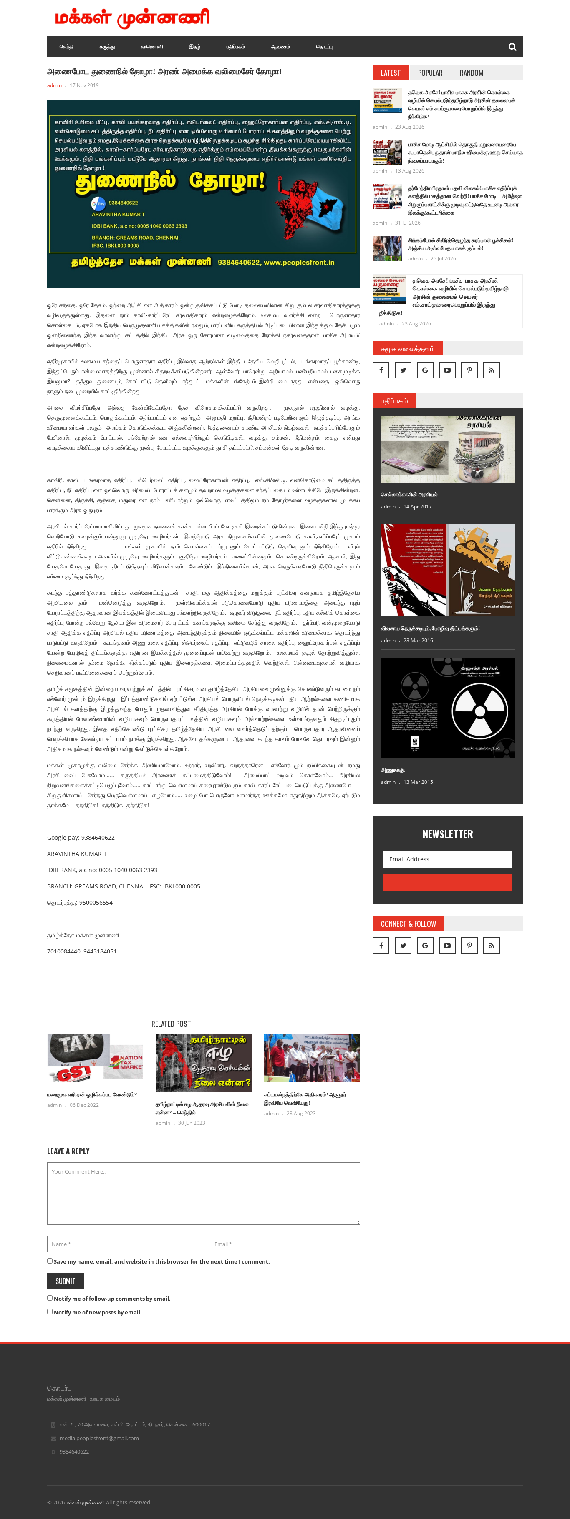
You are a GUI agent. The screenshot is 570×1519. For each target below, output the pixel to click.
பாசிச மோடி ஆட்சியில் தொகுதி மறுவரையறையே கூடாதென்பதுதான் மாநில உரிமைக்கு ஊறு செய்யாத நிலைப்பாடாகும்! (465, 152)
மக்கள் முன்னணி (86, 1502)
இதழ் (194, 47)
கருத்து (107, 47)
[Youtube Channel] (447, 370)
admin (54, 85)
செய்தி (66, 47)
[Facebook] (381, 370)
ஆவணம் (280, 47)
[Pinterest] (469, 370)
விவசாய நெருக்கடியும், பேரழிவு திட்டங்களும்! (430, 628)
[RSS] (491, 370)
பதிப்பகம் (236, 47)
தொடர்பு (324, 47)
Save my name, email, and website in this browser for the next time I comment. (162, 1261)
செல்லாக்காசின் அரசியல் (409, 494)
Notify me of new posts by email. (98, 1312)
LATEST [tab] (391, 73)
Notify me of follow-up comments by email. (112, 1298)
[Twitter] (403, 370)
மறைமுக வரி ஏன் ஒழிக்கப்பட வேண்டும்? (92, 1094)
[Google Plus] (425, 370)
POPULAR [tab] (430, 73)
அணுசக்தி (393, 770)
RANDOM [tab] (471, 73)
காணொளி (152, 47)
